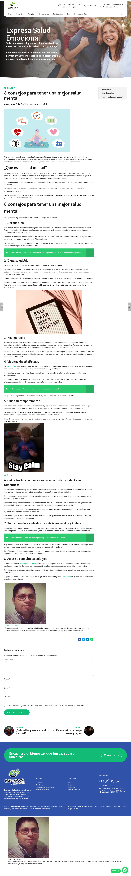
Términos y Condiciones (102, 806)
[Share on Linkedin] (87, 639)
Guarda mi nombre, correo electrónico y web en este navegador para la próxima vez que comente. (45, 706)
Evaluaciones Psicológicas (45, 787)
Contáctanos (67, 577)
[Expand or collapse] (124, 89)
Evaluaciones (44, 14)
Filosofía (70, 783)
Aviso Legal (72, 806)
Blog (68, 14)
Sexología (39, 785)
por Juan (34, 104)
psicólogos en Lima (27, 564)
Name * (7, 679)
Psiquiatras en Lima (42, 789)
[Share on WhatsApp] (91, 639)
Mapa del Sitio (73, 809)
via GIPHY (8, 475)
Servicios (20, 14)
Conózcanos (58, 14)
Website (7, 697)
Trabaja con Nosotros (75, 789)
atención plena (12, 366)
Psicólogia (9, 88)
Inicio (10, 14)
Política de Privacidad (85, 806)
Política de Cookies (119, 806)
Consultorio (71, 787)
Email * (7, 688)
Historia (70, 785)
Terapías (31, 14)
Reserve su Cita (80, 14)
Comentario (9, 660)
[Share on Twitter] (83, 639)
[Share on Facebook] (79, 639)
